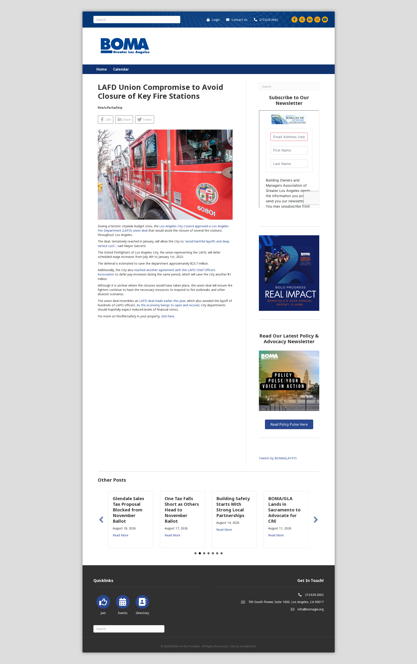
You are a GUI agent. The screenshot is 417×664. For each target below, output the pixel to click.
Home (101, 69)
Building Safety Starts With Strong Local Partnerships (233, 507)
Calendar (121, 69)
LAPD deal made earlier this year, (162, 301)
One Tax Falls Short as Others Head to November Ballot (182, 510)
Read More (120, 535)
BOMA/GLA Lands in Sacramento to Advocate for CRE (284, 510)
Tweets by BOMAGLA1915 (278, 458)
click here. (168, 316)
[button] (101, 519)
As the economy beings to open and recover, (168, 305)
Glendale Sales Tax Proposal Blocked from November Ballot (128, 510)
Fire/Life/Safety (110, 107)
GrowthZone (248, 646)
